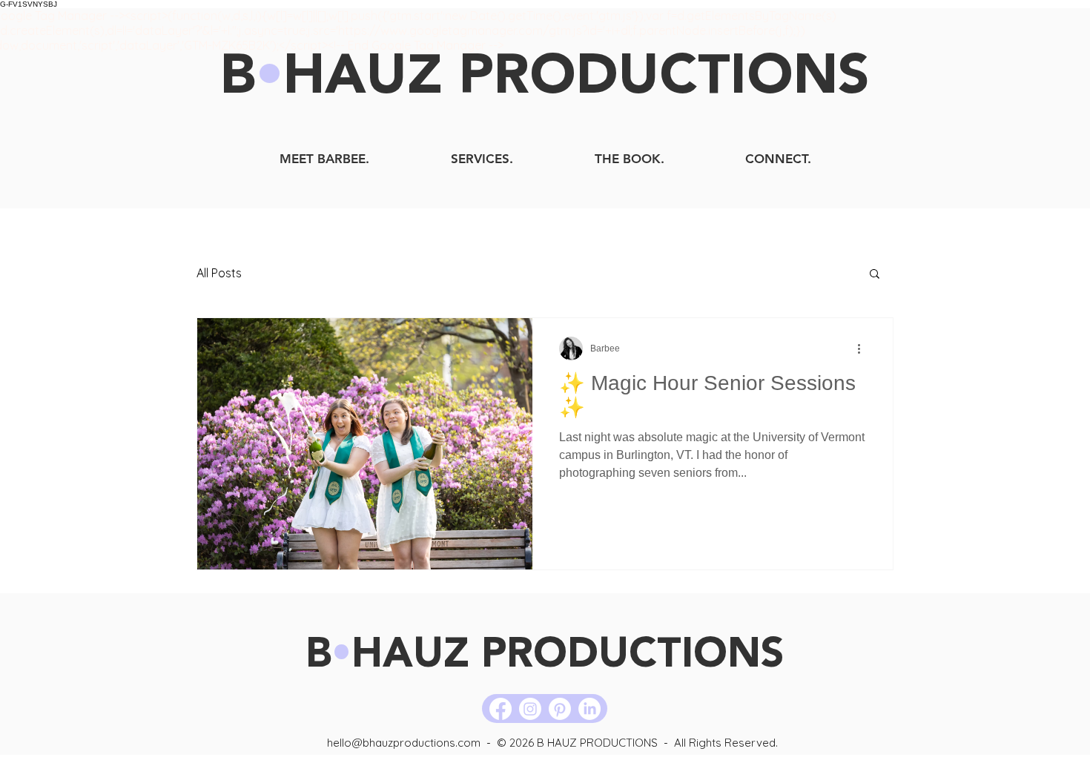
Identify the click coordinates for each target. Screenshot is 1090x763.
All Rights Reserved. (726, 743)
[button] (875, 275)
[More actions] (864, 348)
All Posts (219, 272)
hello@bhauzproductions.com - (412, 743)
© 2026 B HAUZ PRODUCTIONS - (585, 743)
